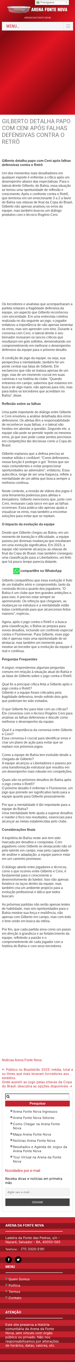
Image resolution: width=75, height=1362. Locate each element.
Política (14, 1285)
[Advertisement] (37, 72)
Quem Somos (19, 1279)
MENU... (12, 26)
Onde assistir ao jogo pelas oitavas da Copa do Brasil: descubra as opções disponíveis (37, 1084)
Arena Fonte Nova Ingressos (35, 1111)
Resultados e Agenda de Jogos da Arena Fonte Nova (40, 1149)
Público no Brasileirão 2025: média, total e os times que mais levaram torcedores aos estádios (37, 1073)
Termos (14, 1291)
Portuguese (47, 2)
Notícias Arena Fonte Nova (22, 1060)
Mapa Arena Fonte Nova (32, 1134)
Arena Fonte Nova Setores (33, 1118)
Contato (15, 1298)
